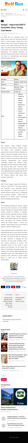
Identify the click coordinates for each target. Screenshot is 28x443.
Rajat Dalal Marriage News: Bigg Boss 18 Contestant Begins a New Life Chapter (18, 356)
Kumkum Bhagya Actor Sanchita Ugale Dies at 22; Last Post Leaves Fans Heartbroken (18, 335)
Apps (2, 411)
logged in (13, 319)
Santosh (4, 33)
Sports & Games (11, 420)
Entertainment (18, 427)
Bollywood (10, 427)
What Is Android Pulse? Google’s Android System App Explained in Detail (9, 409)
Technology (7, 411)
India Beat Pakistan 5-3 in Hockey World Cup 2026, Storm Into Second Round (16, 418)
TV (2, 21)
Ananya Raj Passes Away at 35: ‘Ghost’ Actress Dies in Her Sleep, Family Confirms (16, 425)
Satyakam (12, 339)
